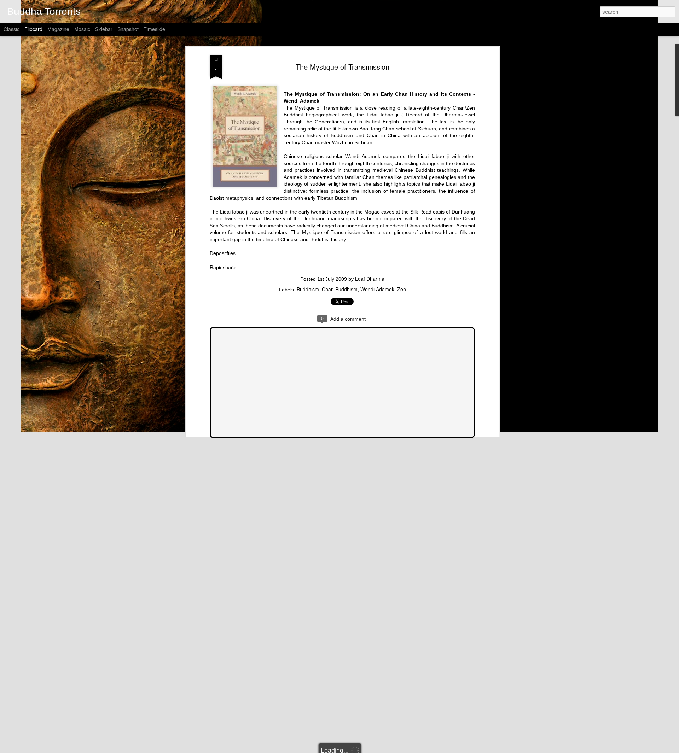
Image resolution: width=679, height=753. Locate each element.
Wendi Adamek (377, 289)
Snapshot (128, 29)
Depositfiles (223, 253)
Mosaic (82, 29)
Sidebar (103, 29)
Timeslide (154, 29)
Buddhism (308, 289)
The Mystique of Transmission (342, 67)
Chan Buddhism (340, 289)
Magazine (58, 29)
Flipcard (33, 29)
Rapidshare (223, 267)
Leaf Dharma (369, 278)
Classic (11, 29)
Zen (401, 289)
